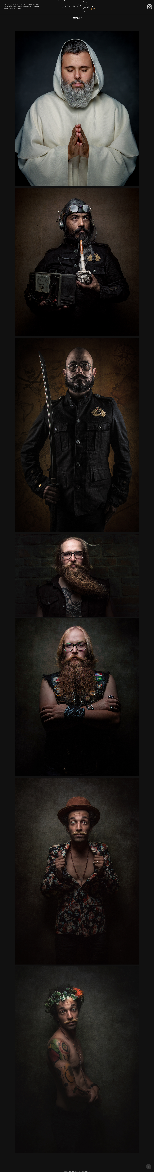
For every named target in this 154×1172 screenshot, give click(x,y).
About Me (13, 8)
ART (5, 5)
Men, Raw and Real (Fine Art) (16, 5)
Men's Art (36, 7)
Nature (6, 8)
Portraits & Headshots (24, 7)
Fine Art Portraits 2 (10, 7)
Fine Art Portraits (33, 5)
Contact (20, 8)
